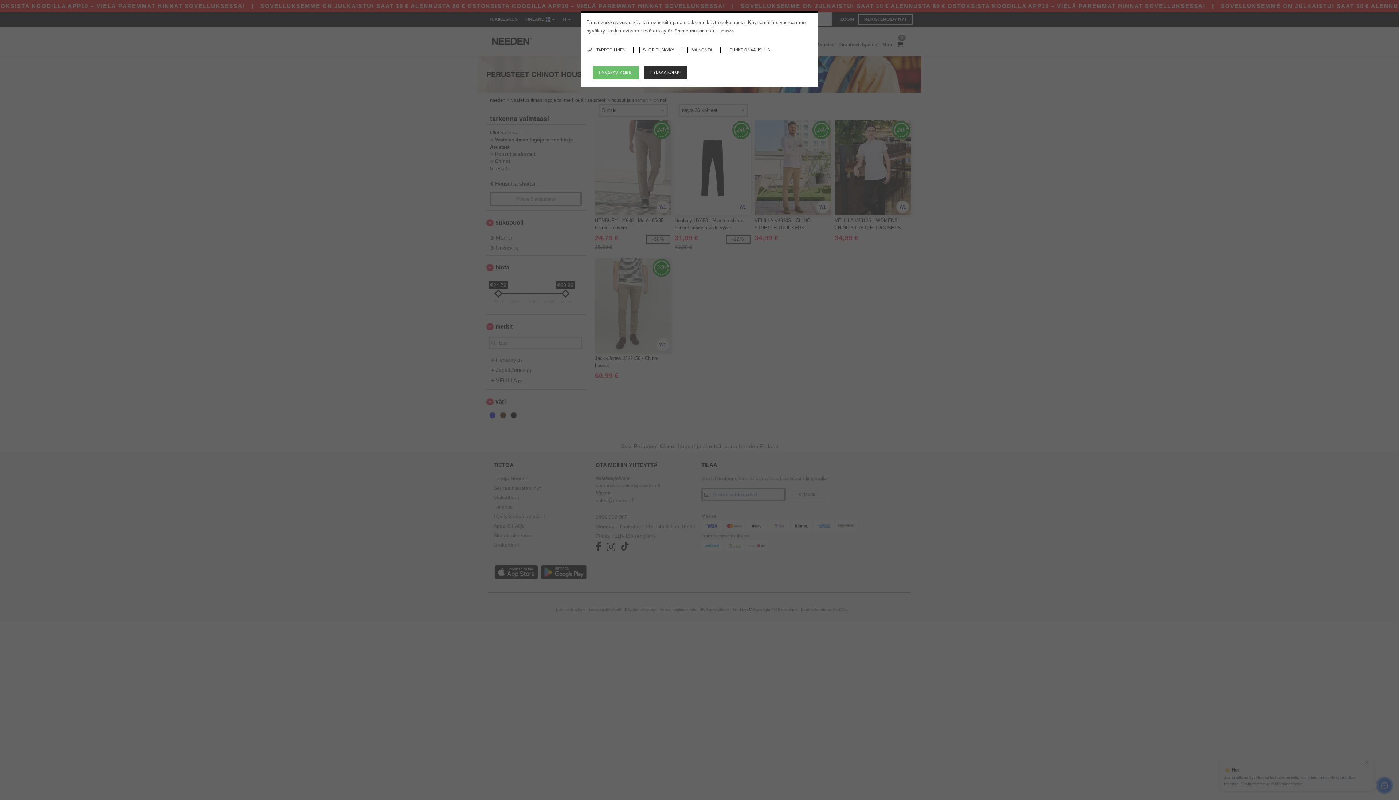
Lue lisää (725, 31)
